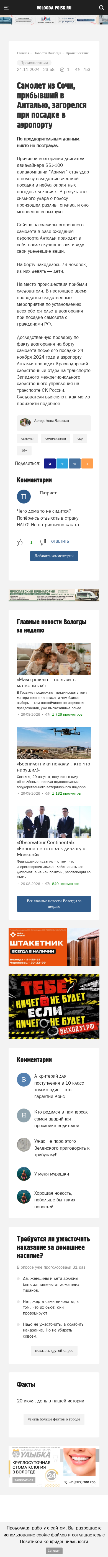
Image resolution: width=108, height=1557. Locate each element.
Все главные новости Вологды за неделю (54, 904)
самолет (27, 438)
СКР (80, 438)
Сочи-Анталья (55, 438)
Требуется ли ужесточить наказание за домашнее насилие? (53, 1247)
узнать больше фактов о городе (54, 1419)
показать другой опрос (54, 1350)
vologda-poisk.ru (54, 8)
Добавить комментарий (54, 556)
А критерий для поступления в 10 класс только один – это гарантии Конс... (59, 1086)
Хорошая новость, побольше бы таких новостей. (54, 1199)
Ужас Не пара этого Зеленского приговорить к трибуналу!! (62, 1147)
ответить (60, 541)
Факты (26, 1385)
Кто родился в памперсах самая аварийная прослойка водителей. (61, 1118)
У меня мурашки (51, 1174)
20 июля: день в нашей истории (50, 1401)
